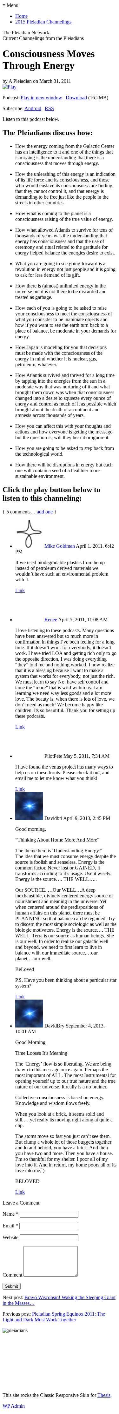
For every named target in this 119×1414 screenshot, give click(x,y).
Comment (12, 1275)
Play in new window (41, 97)
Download (76, 97)
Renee (50, 619)
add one (45, 511)
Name (10, 1214)
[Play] (10, 86)
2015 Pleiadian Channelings (43, 21)
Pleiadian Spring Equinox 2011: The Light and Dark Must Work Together (54, 1316)
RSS (49, 108)
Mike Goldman (59, 546)
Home (21, 16)
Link (20, 590)
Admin (14, 1406)
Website (10, 1237)
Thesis (103, 1395)
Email (10, 1225)
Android (32, 108)
